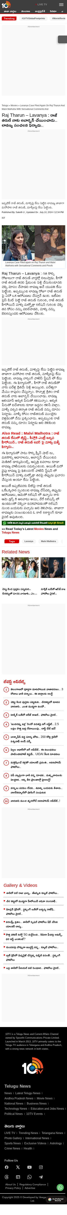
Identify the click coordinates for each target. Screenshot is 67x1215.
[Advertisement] (33, 61)
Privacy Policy (13, 1188)
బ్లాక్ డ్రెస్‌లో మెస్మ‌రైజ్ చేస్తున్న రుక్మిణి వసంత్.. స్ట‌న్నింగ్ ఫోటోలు (33, 957)
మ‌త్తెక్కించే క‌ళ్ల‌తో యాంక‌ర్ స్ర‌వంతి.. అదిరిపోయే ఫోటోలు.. (36, 765)
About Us (10, 1184)
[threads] (7, 1177)
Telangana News (52, 1133)
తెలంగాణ (25, 11)
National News (13, 1103)
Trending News (28, 1133)
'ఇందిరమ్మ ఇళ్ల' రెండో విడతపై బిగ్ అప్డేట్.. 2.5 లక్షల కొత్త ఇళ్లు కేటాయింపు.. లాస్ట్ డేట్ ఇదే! (35, 726)
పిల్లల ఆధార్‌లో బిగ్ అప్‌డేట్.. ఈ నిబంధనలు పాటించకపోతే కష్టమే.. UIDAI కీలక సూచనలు (35, 752)
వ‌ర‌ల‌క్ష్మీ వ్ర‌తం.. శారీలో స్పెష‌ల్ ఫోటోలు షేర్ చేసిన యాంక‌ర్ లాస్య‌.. (32, 924)
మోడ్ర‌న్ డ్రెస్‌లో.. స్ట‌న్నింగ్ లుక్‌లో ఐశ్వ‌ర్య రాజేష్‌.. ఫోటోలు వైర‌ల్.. (30, 911)
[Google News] (19, 1177)
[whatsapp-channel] (33, 523)
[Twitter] (19, 1167)
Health (28, 1148)
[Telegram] (42, 1177)
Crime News (12, 1148)
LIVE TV (42, 4)
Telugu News (10, 532)
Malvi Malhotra (48, 541)
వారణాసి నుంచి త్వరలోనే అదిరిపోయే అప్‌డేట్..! (35, 800)
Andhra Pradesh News (18, 1098)
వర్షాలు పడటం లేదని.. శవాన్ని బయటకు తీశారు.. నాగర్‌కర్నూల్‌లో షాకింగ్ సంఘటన (36, 790)
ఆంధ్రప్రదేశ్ (40, 11)
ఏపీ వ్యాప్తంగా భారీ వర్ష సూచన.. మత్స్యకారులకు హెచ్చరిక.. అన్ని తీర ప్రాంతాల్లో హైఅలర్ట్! (36, 777)
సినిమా (53, 11)
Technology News (15, 1108)
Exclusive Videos (35, 1143)
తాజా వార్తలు (10, 11)
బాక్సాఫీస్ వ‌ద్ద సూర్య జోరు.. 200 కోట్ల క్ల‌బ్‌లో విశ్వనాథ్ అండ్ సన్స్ (34, 739)
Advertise (30, 1188)
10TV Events (34, 1113)
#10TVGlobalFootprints (33, 18)
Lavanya (28, 541)
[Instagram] (42, 1167)
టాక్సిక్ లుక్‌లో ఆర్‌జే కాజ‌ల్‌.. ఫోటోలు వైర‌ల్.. (34, 714)
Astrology (56, 1143)
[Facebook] (7, 1167)
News (8, 1093)
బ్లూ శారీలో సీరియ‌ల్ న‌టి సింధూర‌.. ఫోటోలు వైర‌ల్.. (33, 968)
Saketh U (20, 212)
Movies (14, 105)
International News (37, 1138)
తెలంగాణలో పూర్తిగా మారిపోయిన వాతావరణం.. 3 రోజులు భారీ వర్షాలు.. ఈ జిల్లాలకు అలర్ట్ (37, 691)
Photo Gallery (13, 1138)
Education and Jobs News (47, 1108)
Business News (37, 1103)
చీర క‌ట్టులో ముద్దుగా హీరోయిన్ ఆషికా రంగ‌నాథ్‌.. (31, 901)
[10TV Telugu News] (6, 4)
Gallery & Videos (20, 885)
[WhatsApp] (30, 1177)
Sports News (12, 1143)
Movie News (45, 1098)
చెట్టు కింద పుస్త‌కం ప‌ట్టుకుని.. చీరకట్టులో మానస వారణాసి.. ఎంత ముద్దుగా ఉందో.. (19, 592)
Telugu (5, 105)
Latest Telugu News (27, 1093)
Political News (13, 1113)
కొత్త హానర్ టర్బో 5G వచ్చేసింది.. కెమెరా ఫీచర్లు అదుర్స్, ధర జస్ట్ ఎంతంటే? (34, 937)
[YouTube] (30, 1167)
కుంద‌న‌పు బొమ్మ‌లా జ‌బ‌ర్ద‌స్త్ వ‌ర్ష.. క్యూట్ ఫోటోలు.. (32, 947)
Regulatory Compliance (32, 1184)
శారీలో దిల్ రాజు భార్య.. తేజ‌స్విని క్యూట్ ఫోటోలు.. (32, 893)
